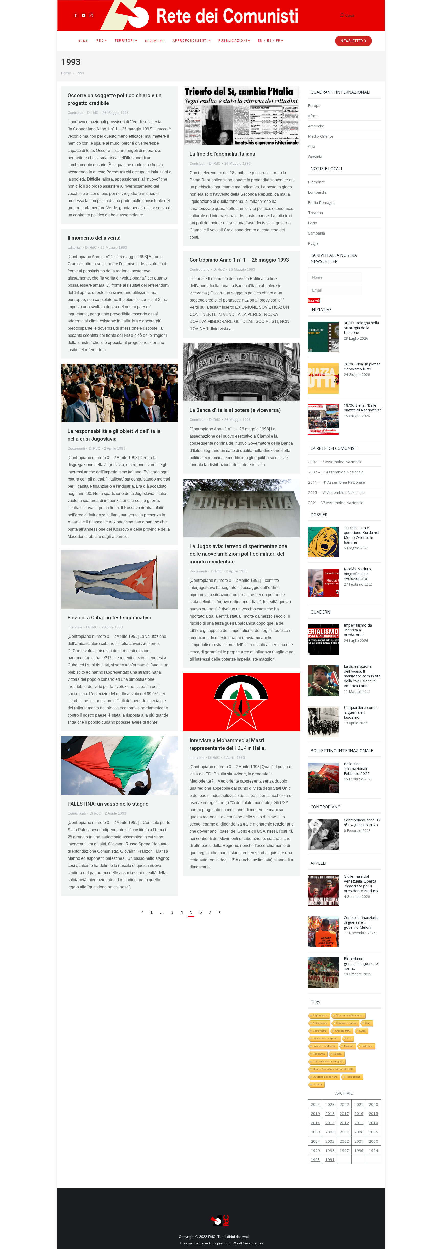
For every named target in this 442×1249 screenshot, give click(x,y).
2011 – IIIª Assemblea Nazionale (336, 482)
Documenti (76, 448)
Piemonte (316, 182)
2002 (344, 1141)
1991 (330, 1159)
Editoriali (74, 247)
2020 (373, 1104)
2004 (315, 1141)
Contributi (75, 112)
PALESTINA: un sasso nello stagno (108, 804)
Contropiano (199, 269)
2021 (358, 1104)
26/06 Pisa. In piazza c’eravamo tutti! (362, 366)
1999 (315, 1150)
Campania (316, 233)
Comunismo (320, 1030)
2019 (315, 1113)
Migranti (348, 1046)
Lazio (312, 222)
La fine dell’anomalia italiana (222, 154)
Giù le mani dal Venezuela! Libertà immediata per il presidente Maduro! (361, 883)
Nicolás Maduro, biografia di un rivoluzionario (358, 573)
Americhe (316, 126)
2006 (358, 1131)
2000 (373, 1141)
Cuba (362, 1030)
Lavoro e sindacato (324, 1046)
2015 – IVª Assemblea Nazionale (336, 492)
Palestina (367, 1046)
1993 (315, 1159)
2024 (315, 1104)
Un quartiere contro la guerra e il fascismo (361, 712)
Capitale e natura (346, 1023)
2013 (330, 1122)
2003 (330, 1141)
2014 (315, 1122)
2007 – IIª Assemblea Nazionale (336, 472)
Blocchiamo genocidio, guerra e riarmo (361, 963)
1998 (330, 1150)
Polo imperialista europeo (328, 1061)
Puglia (313, 243)
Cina (367, 1023)
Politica (337, 1053)
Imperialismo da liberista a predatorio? (358, 630)
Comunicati (77, 813)
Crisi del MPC (343, 1030)
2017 (344, 1113)
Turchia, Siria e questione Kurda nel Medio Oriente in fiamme (361, 535)
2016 (358, 1113)
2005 (373, 1131)
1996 (358, 1150)
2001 (358, 1141)
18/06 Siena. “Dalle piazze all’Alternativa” (362, 407)
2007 (344, 1131)
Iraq (349, 1038)
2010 (373, 1122)
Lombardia (317, 192)
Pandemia (319, 1053)
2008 (330, 1131)
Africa (313, 115)
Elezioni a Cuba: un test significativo (109, 618)
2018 (330, 1113)
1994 (373, 1150)
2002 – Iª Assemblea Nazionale (335, 461)
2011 (358, 1122)
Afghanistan (320, 1015)
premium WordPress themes (240, 1243)
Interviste (75, 627)
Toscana (315, 212)
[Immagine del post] (323, 338)
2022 (344, 1104)
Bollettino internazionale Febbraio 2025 (357, 768)
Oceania (315, 156)
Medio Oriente (321, 136)
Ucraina (317, 1084)
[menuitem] (83, 41)
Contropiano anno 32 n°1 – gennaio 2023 (362, 822)
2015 (373, 1113)
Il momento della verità (94, 238)
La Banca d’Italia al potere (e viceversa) (235, 410)
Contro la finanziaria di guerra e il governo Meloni (361, 922)
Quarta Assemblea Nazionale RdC (333, 1069)
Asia (311, 146)
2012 (344, 1122)
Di (92, 112)
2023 (330, 1104)
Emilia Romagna (322, 202)
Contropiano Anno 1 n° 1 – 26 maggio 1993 (239, 260)
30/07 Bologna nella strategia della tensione (361, 327)
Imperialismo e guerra (325, 1038)
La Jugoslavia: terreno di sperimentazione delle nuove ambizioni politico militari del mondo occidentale (238, 554)
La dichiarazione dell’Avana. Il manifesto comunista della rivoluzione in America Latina (362, 676)
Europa (314, 105)
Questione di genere (325, 1076)
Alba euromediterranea (349, 1015)
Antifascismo (320, 1023)
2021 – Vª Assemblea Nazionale (335, 502)
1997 (344, 1150)
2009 (315, 1131)
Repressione (353, 1076)
